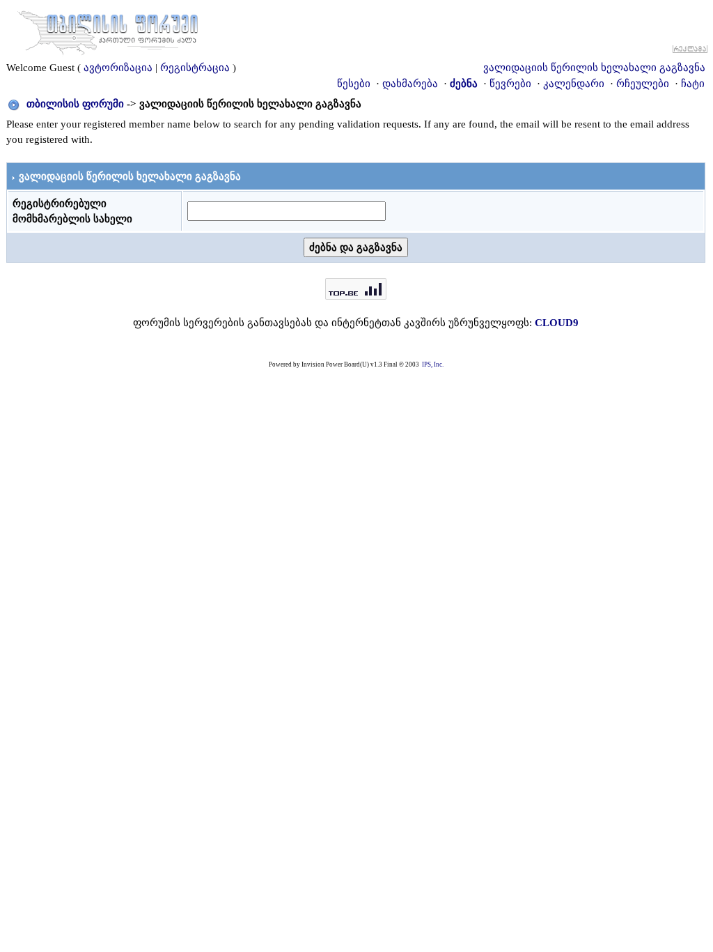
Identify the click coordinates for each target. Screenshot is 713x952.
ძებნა (464, 83)
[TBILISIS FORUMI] (108, 30)
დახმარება (410, 83)
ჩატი (693, 83)
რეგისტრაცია (195, 67)
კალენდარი (573, 83)
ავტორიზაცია (118, 67)
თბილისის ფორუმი (75, 103)
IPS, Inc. (433, 364)
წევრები (510, 83)
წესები (353, 83)
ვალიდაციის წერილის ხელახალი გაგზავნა (594, 67)
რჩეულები (642, 83)
